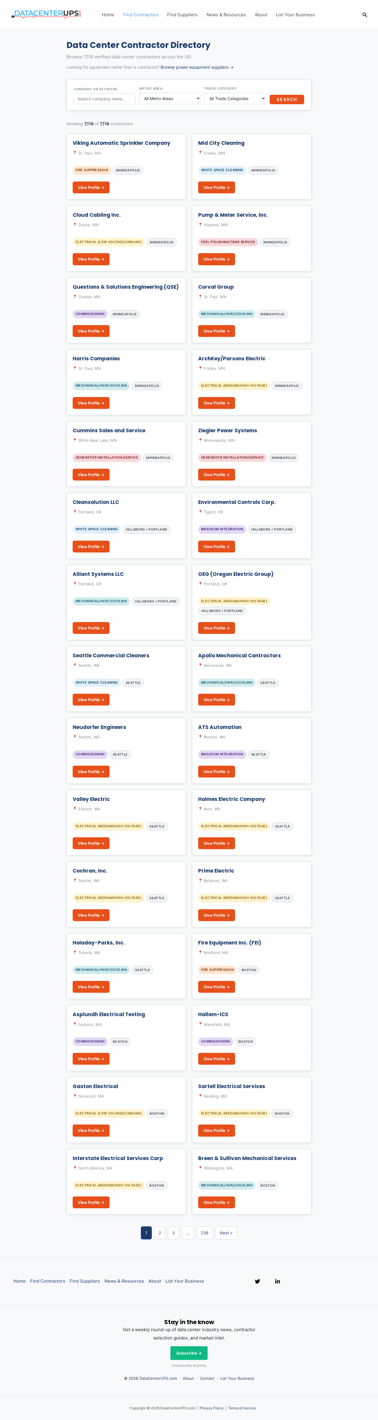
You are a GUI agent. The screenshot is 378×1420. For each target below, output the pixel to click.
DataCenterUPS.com (158, 1378)
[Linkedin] (277, 1281)
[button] (365, 15)
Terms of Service (242, 1408)
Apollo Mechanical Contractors (239, 655)
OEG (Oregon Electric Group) (235, 574)
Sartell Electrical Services (231, 1086)
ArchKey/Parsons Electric (231, 358)
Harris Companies (96, 358)
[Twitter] (257, 1281)
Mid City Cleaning (221, 143)
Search (287, 99)
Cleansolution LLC (96, 502)
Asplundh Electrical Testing (109, 1014)
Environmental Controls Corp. (237, 502)
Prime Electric (216, 870)
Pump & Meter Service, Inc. (233, 215)
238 (204, 1232)
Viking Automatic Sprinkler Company (121, 143)
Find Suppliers (182, 14)
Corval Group (216, 286)
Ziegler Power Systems (227, 430)
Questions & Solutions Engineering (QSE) (126, 286)
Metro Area (151, 88)
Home (108, 14)
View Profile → (91, 187)
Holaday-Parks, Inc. (99, 942)
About (261, 14)
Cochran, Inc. (90, 870)
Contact (207, 1378)
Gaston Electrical (95, 1086)
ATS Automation (220, 727)
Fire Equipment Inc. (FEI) (229, 942)
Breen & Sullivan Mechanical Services (247, 1158)
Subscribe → (189, 1352)
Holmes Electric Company (231, 799)
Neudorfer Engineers (99, 727)
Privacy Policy (212, 1408)
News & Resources (226, 14)
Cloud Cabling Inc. (97, 215)
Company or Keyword (96, 89)
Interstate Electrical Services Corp (118, 1158)
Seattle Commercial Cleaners (111, 655)
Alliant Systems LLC (98, 574)
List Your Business (295, 14)
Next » (226, 1232)
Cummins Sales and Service (109, 430)
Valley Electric (91, 799)
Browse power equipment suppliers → (197, 67)
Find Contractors (140, 14)
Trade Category (220, 88)
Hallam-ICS (213, 1014)
